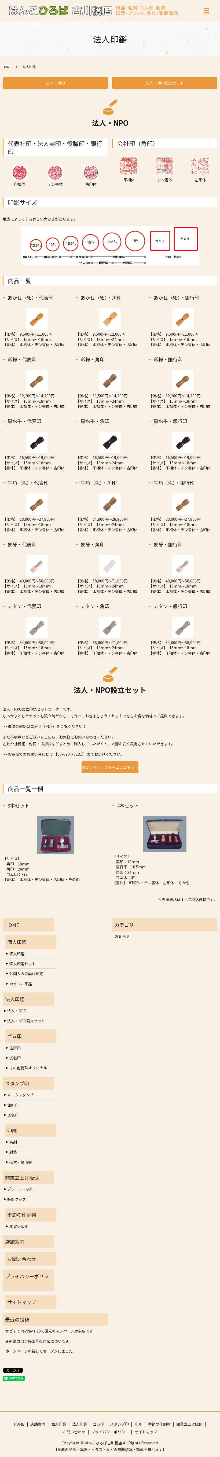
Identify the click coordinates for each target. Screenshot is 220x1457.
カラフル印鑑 (20, 983)
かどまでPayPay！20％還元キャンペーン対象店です (49, 1331)
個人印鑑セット (22, 963)
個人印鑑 (16, 953)
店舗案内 (37, 1424)
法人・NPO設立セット (165, 83)
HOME (7, 66)
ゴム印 (98, 1424)
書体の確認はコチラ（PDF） (32, 726)
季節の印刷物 (159, 1424)
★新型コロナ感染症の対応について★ (37, 1341)
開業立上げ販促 (189, 1424)
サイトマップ (146, 1431)
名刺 (13, 1142)
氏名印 (15, 1057)
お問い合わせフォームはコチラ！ (110, 767)
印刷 (138, 1424)
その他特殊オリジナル (28, 1067)
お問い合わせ (74, 1431)
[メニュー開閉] (206, 10)
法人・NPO (55, 83)
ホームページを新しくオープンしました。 (40, 1351)
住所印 (15, 1048)
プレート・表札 (20, 1189)
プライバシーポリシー (110, 1431)
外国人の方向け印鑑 (26, 973)
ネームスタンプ (20, 1095)
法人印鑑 (79, 1424)
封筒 (13, 1152)
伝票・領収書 (20, 1162)
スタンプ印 (119, 1424)
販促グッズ (16, 1199)
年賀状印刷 (18, 1226)
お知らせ (122, 936)
